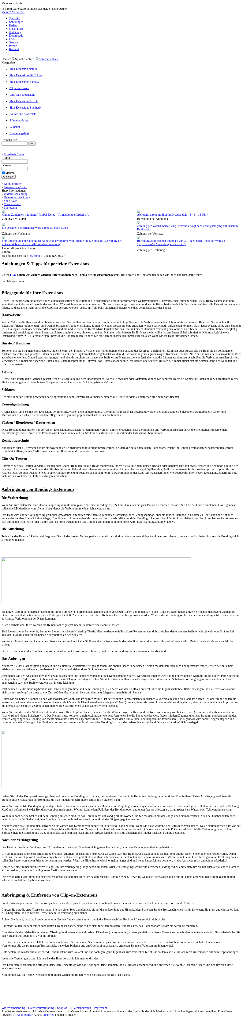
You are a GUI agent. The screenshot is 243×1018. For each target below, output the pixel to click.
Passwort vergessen (15, 187)
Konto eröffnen (13, 183)
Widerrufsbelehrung (16, 194)
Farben (13, 25)
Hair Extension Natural (23, 68)
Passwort (7, 165)
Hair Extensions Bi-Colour (25, 75)
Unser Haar (16, 28)
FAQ (12, 39)
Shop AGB (10, 200)
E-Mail (6, 157)
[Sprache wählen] (46, 59)
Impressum (10, 207)
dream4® (48, 1014)
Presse (13, 45)
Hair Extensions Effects (23, 101)
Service (13, 42)
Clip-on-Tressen (19, 88)
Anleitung (15, 32)
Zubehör (14, 126)
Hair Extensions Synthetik (25, 107)
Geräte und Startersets (22, 114)
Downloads (16, 35)
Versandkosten (12, 204)
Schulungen (16, 21)
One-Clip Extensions (22, 94)
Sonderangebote (19, 133)
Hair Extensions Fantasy (24, 81)
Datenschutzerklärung (17, 197)
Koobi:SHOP (25, 1014)
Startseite (14, 18)
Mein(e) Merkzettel (13, 12)
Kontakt (14, 49)
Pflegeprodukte (18, 120)
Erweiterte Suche (14, 154)
